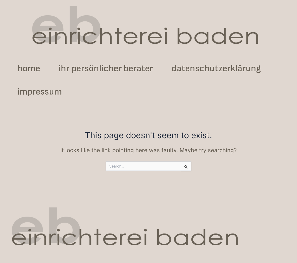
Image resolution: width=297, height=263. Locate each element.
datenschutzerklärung (216, 68)
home (28, 68)
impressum (39, 91)
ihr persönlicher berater (106, 68)
